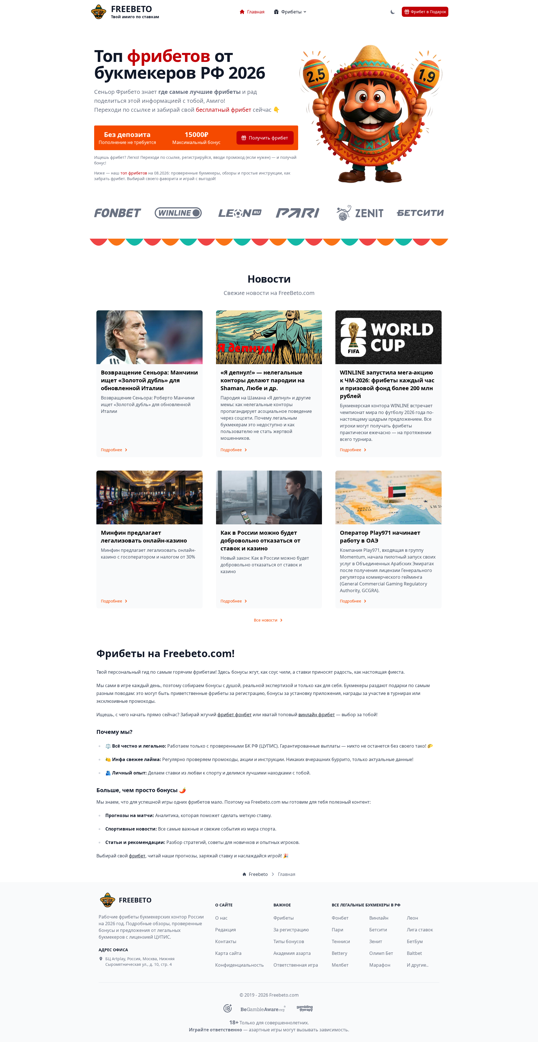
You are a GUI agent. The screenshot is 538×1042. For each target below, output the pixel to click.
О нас (221, 918)
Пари (337, 930)
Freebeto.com (284, 995)
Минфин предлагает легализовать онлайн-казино (144, 536)
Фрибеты (283, 918)
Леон (412, 918)
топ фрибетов (133, 173)
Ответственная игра (295, 965)
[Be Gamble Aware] (263, 1008)
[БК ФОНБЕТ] (117, 213)
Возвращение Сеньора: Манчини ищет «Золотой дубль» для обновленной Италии (149, 380)
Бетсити (378, 930)
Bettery (339, 953)
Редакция (225, 930)
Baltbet (414, 953)
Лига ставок (420, 930)
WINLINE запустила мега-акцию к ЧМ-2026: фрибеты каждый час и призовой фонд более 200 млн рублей (387, 384)
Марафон (379, 965)
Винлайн (378, 918)
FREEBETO (131, 9)
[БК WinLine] (178, 213)
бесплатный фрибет (223, 109)
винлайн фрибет (316, 714)
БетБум (415, 941)
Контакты (225, 941)
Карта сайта (228, 953)
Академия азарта (292, 953)
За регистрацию (291, 930)
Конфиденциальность (236, 965)
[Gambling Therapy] (304, 1008)
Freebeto (258, 874)
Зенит (375, 941)
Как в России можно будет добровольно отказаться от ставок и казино (260, 540)
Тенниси (341, 941)
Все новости (265, 620)
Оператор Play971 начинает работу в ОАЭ (380, 536)
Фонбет (340, 918)
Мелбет (340, 965)
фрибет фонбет (234, 714)
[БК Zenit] (359, 213)
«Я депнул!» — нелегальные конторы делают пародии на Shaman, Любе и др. (263, 380)
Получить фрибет (268, 138)
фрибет (137, 856)
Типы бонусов (288, 941)
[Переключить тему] (392, 11)
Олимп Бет (381, 953)
